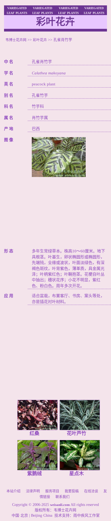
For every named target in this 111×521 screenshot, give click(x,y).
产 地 (8, 129)
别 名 (8, 95)
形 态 (8, 251)
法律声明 (33, 491)
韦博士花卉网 (15, 40)
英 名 (8, 84)
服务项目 (52, 491)
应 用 (8, 296)
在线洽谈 (91, 491)
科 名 (8, 106)
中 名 (8, 62)
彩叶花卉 (40, 40)
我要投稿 (72, 491)
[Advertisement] (69, 210)
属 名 (8, 118)
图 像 (8, 140)
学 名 (8, 73)
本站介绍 (13, 491)
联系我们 (63, 497)
